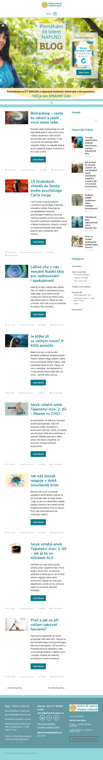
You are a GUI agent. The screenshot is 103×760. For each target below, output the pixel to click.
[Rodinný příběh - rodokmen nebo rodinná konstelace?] (77, 200)
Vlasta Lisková (29, 170)
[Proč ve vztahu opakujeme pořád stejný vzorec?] (77, 241)
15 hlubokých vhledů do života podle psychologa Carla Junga (46, 188)
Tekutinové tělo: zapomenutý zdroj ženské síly (91, 222)
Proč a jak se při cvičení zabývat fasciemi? (44, 625)
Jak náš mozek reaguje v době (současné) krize (44, 481)
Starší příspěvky (13, 687)
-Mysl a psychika (79, 272)
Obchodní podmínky (46, 723)
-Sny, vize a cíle (80, 280)
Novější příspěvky (57, 687)
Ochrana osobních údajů (48, 727)
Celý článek (38, 159)
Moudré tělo (77, 292)
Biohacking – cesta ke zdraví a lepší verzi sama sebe (47, 118)
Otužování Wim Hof (82, 295)
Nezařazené (77, 309)
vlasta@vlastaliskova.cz (32, 252)
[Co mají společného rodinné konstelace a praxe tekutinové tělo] (77, 142)
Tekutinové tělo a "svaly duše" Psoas (84, 299)
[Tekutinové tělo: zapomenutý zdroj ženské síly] (77, 222)
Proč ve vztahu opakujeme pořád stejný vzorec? (91, 242)
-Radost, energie (81, 277)
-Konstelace (77, 266)
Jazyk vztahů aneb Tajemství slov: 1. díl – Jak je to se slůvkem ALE (49, 551)
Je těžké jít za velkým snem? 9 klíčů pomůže (47, 341)
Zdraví (76, 303)
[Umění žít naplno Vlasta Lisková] (51, 5)
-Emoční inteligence (82, 274)
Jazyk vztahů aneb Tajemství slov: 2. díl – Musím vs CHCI (49, 409)
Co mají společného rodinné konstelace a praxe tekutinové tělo (91, 145)
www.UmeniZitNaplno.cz (49, 732)
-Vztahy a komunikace (81, 286)
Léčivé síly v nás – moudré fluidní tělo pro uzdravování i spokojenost (47, 273)
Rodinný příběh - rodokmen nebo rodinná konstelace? (91, 202)
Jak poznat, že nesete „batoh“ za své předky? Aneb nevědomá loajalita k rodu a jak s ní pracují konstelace (91, 174)
